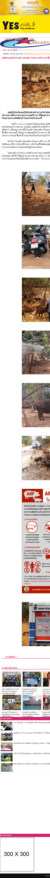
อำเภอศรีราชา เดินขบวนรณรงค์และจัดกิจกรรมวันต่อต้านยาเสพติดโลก (30, 714)
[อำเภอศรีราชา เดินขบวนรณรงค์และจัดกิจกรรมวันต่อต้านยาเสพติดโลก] (32, 710)
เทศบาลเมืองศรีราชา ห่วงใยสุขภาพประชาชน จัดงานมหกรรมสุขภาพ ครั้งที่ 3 (10, 691)
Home (4, 50)
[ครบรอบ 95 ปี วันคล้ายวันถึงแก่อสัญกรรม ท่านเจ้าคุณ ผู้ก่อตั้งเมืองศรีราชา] (11, 710)
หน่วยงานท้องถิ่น (12, 50)
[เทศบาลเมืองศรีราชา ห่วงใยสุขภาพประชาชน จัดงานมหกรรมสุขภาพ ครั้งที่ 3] (11, 687)
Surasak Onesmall (16, 54)
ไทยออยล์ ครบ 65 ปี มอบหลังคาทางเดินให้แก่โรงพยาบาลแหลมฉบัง (29, 691)
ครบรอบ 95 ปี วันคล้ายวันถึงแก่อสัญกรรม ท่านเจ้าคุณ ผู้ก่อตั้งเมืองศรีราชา (11, 714)
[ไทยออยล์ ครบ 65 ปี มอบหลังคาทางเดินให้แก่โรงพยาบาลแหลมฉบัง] (32, 687)
